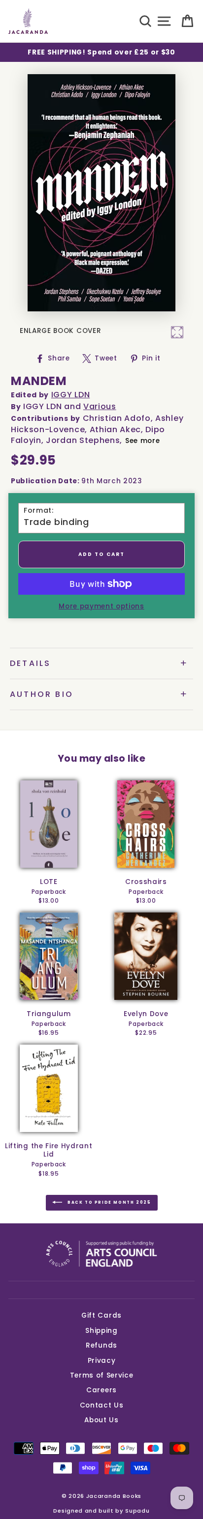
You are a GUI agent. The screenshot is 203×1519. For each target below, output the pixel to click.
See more (142, 440)
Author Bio (41, 694)
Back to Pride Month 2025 (108, 1203)
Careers (101, 1390)
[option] (101, 52)
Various (99, 406)
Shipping (101, 1330)
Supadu (137, 1511)
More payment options (101, 606)
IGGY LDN (70, 394)
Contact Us (102, 1405)
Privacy (102, 1360)
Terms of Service (102, 1375)
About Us (101, 1420)
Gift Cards (101, 1315)
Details (30, 663)
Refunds (101, 1345)
